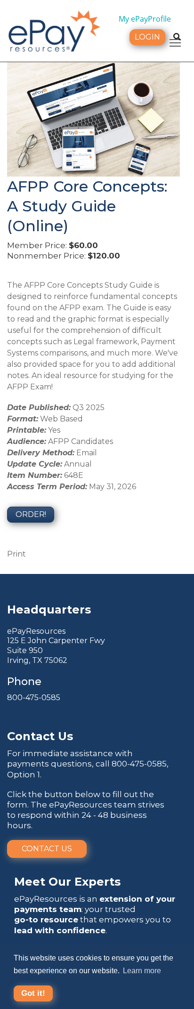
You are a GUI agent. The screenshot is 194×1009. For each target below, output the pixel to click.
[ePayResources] (54, 30)
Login (147, 36)
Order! (31, 514)
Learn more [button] (142, 971)
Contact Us (47, 848)
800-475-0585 (33, 697)
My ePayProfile (145, 19)
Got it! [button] (33, 993)
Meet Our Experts (67, 881)
